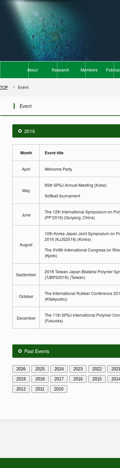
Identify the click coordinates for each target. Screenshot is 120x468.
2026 (21, 368)
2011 (39, 389)
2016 (78, 378)
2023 (78, 368)
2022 (97, 368)
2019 (21, 378)
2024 (59, 368)
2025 (40, 368)
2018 (40, 378)
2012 (21, 389)
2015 (97, 378)
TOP (4, 87)
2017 (59, 378)
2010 (58, 389)
